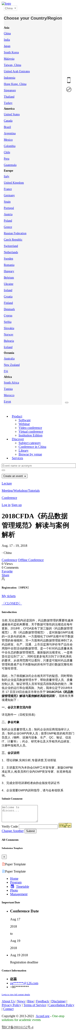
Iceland (8, 347)
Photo (14, 890)
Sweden (8, 258)
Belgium (9, 277)
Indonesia (9, 77)
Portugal (9, 208)
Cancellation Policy (61, 1005)
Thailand (9, 96)
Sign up (16, 505)
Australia (9, 358)
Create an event (13, 476)
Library (23, 450)
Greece (8, 227)
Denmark (9, 309)
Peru (6, 158)
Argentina (10, 133)
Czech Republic (13, 239)
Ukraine (8, 284)
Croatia (8, 296)
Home (14, 878)
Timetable (22, 886)
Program (16, 882)
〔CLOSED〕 (12, 603)
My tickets (9, 596)
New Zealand (12, 364)
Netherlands (11, 252)
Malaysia (9, 58)
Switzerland (11, 246)
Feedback (42, 1001)
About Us (8, 1001)
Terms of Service (34, 1005)
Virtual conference (31, 431)
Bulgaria (9, 340)
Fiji (6, 371)
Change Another (13, 831)
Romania (9, 265)
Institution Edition (30, 435)
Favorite (7, 571)
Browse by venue (30, 454)
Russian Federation (15, 233)
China (7, 33)
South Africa (11, 382)
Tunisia (8, 389)
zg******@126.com (24, 983)
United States (12, 114)
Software (25, 420)
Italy (6, 176)
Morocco (9, 395)
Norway (8, 334)
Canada (8, 120)
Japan (7, 46)
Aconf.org (42, 1016)
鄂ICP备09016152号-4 (17, 1027)
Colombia (9, 146)
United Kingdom (14, 182)
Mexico (8, 139)
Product (17, 416)
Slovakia (9, 328)
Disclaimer (58, 1001)
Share (5, 575)
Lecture (7, 483)
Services (17, 458)
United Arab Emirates (17, 71)
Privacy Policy (11, 1005)
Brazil (7, 127)
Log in (6, 505)
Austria (8, 214)
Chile (7, 152)
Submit (30, 831)
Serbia (7, 321)
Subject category (30, 443)
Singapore (10, 90)
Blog (30, 1001)
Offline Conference (31, 560)
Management (18, 894)
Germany (9, 195)
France (8, 189)
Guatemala (10, 165)
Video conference (30, 428)
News (21, 1001)
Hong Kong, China (15, 84)
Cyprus (8, 315)
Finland (8, 302)
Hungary (9, 271)
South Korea (11, 52)
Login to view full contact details (16, 994)
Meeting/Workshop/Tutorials (21, 490)
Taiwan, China (12, 65)
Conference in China (32, 446)
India (7, 39)
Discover (18, 439)
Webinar (24, 424)
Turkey (8, 103)
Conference (9, 498)
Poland (8, 220)
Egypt (7, 401)
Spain (7, 201)
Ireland (8, 290)
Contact (8, 1009)
